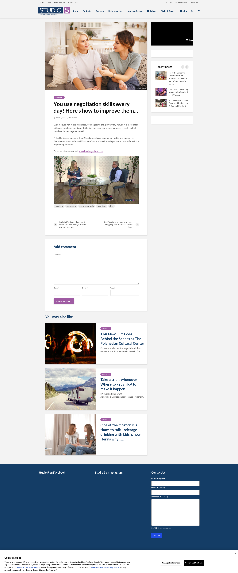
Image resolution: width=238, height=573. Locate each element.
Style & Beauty (168, 11)
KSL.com (194, 3)
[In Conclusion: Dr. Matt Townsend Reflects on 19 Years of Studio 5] (161, 103)
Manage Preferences (171, 563)
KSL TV (169, 3)
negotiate (59, 206)
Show (75, 11)
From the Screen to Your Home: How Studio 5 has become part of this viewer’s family (178, 78)
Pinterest (74, 3)
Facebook (60, 3)
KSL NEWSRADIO (181, 3)
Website (113, 288)
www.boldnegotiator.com (91, 151)
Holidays (151, 11)
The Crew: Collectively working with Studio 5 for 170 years (178, 92)
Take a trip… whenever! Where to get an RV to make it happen (119, 384)
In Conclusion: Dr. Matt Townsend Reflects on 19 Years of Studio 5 (179, 103)
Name (56, 288)
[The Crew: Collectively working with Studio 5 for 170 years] (161, 92)
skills (111, 206)
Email (84, 288)
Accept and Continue (193, 563)
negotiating (71, 206)
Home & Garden (135, 11)
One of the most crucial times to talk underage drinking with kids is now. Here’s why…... (120, 432)
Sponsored (59, 97)
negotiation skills (86, 206)
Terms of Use (22, 567)
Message (159, 496)
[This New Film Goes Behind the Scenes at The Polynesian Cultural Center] (70, 343)
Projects (87, 11)
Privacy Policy (34, 567)
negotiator (101, 206)
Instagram (46, 3)
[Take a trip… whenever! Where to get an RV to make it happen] (70, 389)
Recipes (100, 11)
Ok (235, 553)
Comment (57, 255)
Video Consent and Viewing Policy (105, 567)
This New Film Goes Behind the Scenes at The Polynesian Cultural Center (122, 339)
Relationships (115, 11)
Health (183, 11)
